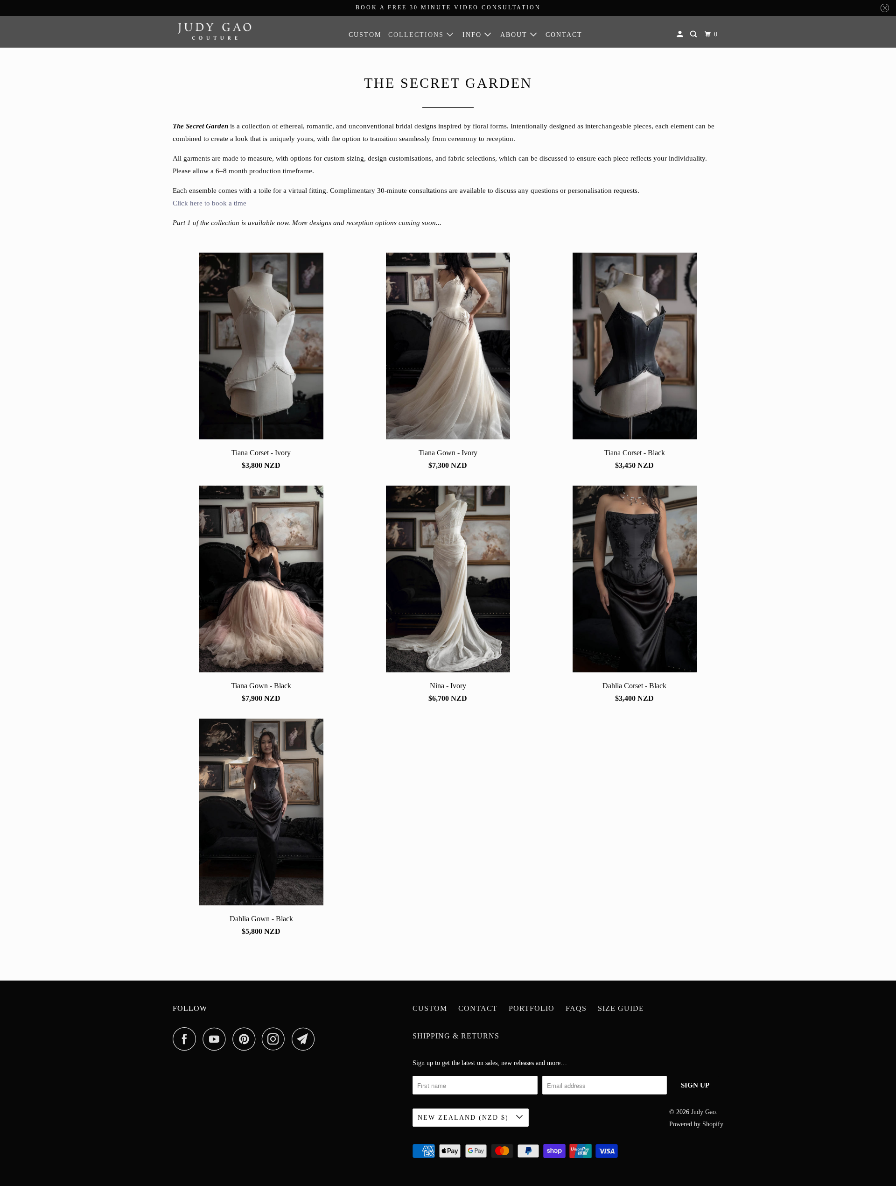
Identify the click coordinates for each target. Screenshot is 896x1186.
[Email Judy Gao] (306, 1039)
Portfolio (531, 1008)
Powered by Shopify (696, 1124)
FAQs (576, 1008)
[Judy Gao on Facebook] (187, 1039)
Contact (564, 34)
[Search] (694, 34)
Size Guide (621, 1008)
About (515, 34)
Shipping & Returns (456, 1036)
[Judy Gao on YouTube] (217, 1039)
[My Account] (681, 34)
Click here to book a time (209, 203)
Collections (417, 34)
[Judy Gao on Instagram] (276, 1039)
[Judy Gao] (215, 31)
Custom (365, 34)
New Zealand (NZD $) (464, 1117)
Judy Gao (703, 1111)
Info (473, 34)
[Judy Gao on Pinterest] (246, 1039)
